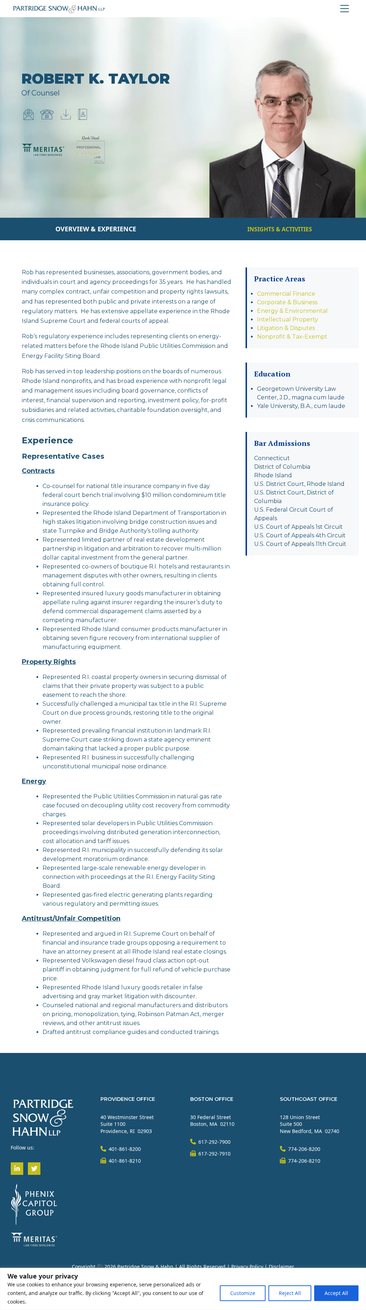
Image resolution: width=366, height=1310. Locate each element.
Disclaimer (281, 1266)
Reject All (290, 1293)
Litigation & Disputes (286, 328)
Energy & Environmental (292, 310)
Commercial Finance (286, 293)
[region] (183, 1289)
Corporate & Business (287, 302)
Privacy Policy (247, 1266)
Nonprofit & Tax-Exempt (292, 336)
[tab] (96, 229)
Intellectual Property (287, 319)
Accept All (336, 1293)
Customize (242, 1293)
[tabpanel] (183, 654)
